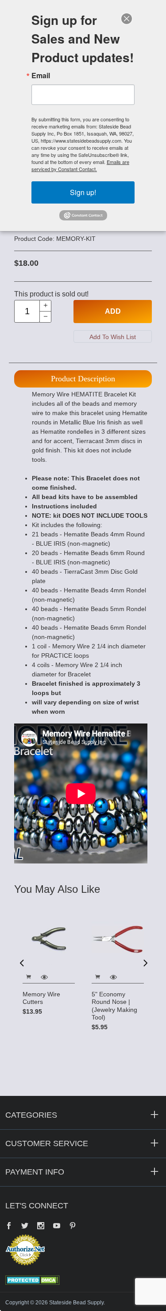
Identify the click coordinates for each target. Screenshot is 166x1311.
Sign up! (83, 192)
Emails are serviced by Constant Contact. (80, 165)
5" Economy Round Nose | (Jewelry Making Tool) (114, 1006)
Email (40, 75)
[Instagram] (40, 1226)
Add (113, 311)
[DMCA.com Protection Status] (32, 1279)
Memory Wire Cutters (41, 998)
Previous (22, 962)
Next (145, 962)
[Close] (126, 18)
